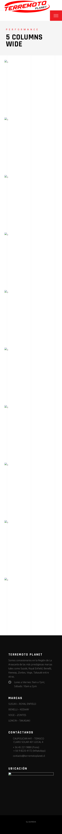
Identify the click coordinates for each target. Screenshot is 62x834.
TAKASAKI (24, 720)
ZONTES (21, 715)
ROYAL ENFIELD (27, 704)
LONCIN (12, 720)
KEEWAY (24, 709)
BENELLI (12, 709)
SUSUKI (12, 704)
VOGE (11, 715)
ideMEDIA (32, 822)
